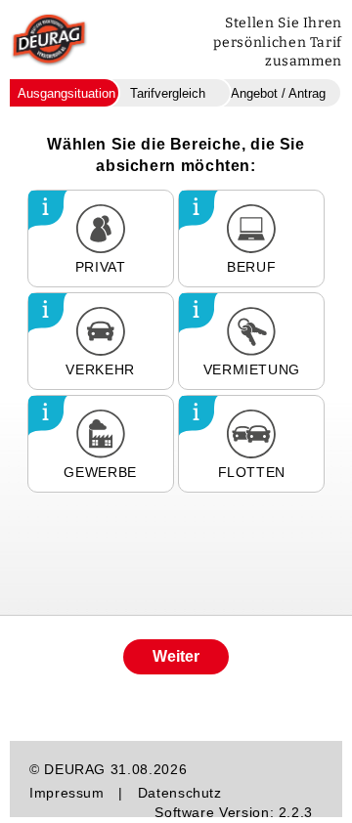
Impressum (67, 793)
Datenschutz (180, 793)
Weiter (176, 656)
